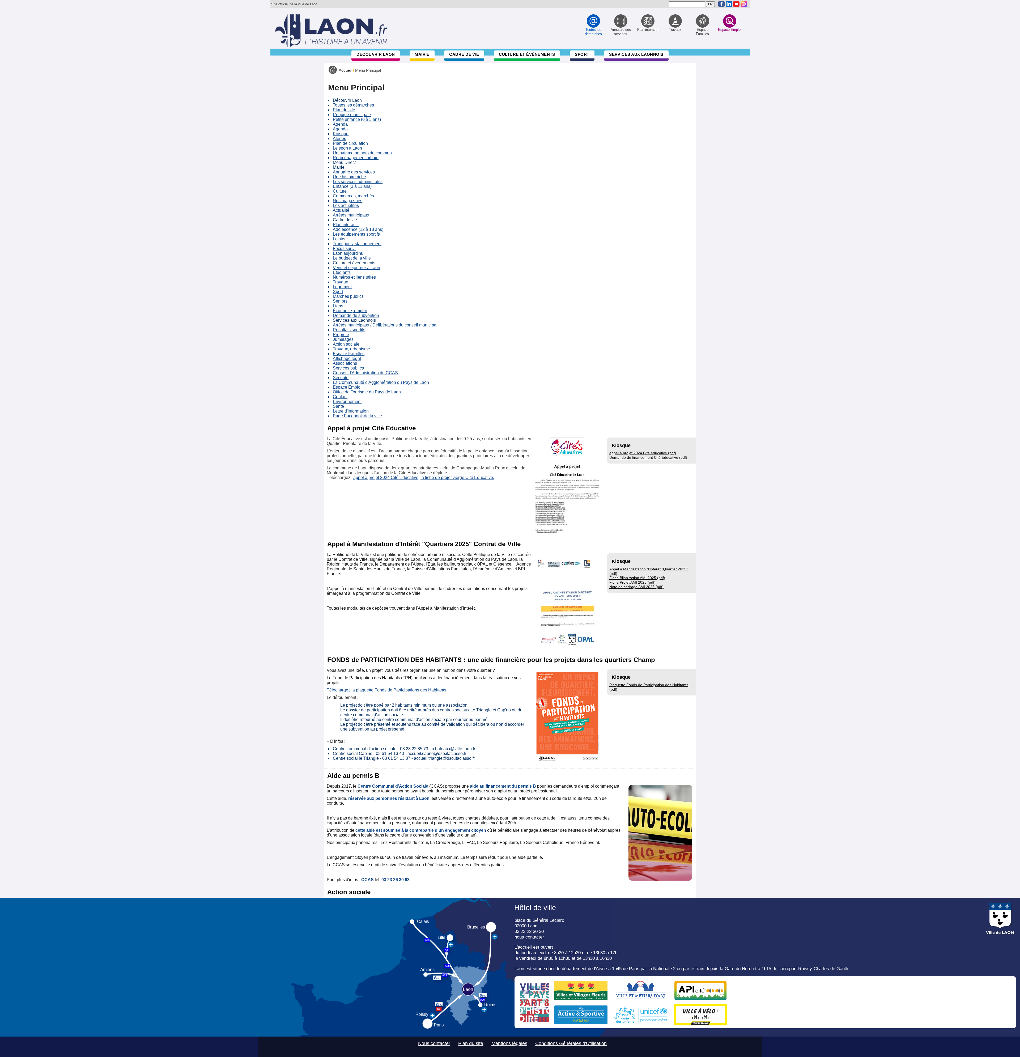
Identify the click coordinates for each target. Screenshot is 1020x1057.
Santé (338, 406)
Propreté (341, 334)
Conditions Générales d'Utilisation (571, 1043)
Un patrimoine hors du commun (362, 153)
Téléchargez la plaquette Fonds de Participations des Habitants (386, 690)
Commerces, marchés (353, 196)
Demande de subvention (356, 315)
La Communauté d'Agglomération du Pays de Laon (381, 382)
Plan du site (344, 110)
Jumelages (343, 339)
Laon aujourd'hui (348, 253)
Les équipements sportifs (356, 234)
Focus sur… (344, 248)
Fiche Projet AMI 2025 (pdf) (632, 582)
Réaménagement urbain (356, 157)
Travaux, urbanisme (351, 349)
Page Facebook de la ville (357, 416)
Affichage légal (347, 358)
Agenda (340, 124)
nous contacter (529, 937)
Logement (342, 287)
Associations (345, 363)
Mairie (422, 54)
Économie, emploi (350, 310)
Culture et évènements (527, 54)
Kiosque (340, 133)
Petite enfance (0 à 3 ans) (357, 119)
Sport (582, 54)
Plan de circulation (350, 143)
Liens (338, 306)
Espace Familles (348, 353)
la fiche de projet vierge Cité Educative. (457, 477)
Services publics (348, 368)
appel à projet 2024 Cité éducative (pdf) (642, 453)
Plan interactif (346, 224)
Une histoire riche (349, 177)
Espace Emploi (347, 387)
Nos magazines (347, 200)
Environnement (347, 401)
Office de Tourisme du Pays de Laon (367, 392)
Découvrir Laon (375, 54)
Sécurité (340, 377)
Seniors (340, 301)
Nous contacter (434, 1043)
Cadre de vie (464, 54)
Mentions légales (509, 1043)
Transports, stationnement (357, 243)
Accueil (345, 70)
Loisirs (339, 239)
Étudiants (342, 272)
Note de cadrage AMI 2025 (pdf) (636, 587)
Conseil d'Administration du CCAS (365, 373)
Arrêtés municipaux (351, 215)
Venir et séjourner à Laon (356, 267)
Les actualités (346, 205)
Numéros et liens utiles (354, 277)
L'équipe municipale (352, 114)
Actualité (341, 210)
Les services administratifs (357, 181)
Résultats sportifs (349, 330)
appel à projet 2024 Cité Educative (385, 477)
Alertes (339, 138)
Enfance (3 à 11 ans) (352, 186)
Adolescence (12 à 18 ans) (358, 229)
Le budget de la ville (352, 258)
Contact (340, 396)
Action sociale (346, 344)
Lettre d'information (351, 411)
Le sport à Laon (347, 148)
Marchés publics (348, 296)
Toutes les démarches (353, 105)
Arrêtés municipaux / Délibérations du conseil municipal (385, 325)
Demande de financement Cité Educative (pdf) (648, 457)
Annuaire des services (354, 172)
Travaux (340, 282)
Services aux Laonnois (636, 54)
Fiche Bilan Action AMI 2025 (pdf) (637, 578)
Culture (340, 191)
